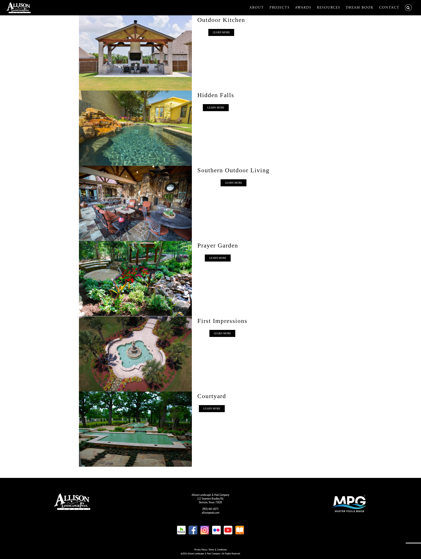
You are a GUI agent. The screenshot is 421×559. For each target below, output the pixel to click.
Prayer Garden (217, 245)
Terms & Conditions (218, 549)
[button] (408, 7)
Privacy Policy (200, 549)
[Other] (134, 53)
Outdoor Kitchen (221, 19)
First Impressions (222, 320)
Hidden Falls (215, 95)
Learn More (221, 32)
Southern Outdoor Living (233, 170)
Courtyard (211, 396)
